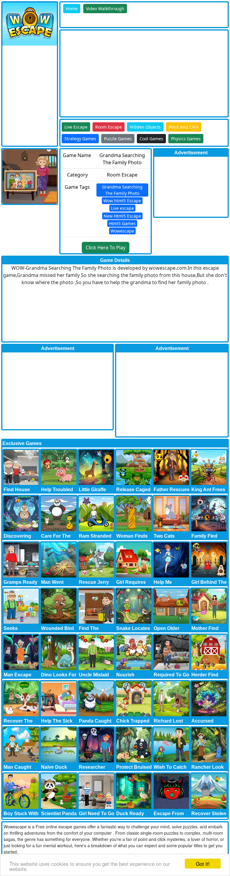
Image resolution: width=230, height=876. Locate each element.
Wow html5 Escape (122, 200)
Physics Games (186, 138)
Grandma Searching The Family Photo (122, 190)
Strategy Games (80, 138)
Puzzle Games (118, 138)
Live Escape (75, 127)
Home (72, 8)
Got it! (203, 863)
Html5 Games (122, 223)
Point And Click (184, 127)
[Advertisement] (145, 72)
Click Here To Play (105, 247)
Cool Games (151, 138)
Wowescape (122, 231)
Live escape (122, 208)
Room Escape (108, 127)
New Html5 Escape (122, 216)
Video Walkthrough (105, 8)
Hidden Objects (145, 127)
